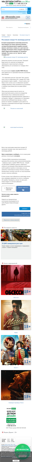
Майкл (22, 328)
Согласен (16, 460)
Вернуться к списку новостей (11, 220)
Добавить (24, 208)
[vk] (23, 190)
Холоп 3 (22, 363)
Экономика (15, 35)
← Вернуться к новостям (8, 188)
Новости (9, 35)
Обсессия (22, 293)
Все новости (9, 27)
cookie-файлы (15, 452)
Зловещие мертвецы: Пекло (20, 398)
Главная (3, 35)
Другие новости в (23, 187)
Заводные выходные (23, 27)
